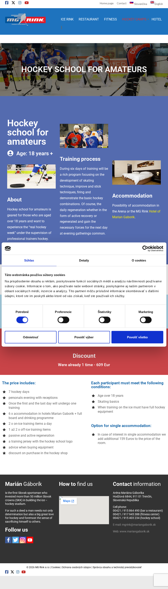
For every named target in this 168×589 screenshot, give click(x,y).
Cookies (55, 567)
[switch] (63, 319)
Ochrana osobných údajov (76, 567)
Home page (107, 3)
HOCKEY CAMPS (134, 19)
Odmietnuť (31, 337)
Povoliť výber (84, 337)
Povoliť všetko (137, 337)
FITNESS (110, 19)
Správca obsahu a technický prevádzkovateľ (117, 567)
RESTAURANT (89, 19)
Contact (121, 3)
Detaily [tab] (84, 260)
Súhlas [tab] (29, 260)
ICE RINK (67, 19)
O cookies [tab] (139, 260)
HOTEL (157, 19)
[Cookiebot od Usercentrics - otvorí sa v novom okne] (145, 248)
